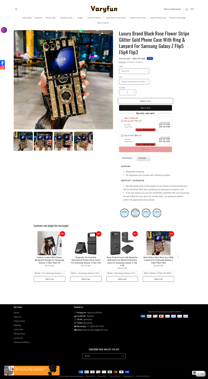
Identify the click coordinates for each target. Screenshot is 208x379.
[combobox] (49, 273)
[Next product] (178, 256)
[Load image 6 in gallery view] (63, 141)
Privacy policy (102, 376)
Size (120, 77)
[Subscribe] (123, 356)
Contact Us (18, 338)
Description (127, 158)
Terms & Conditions (21, 342)
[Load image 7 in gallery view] (83, 141)
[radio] (145, 124)
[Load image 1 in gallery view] (23, 141)
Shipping (122, 62)
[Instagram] (2, 67)
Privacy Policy (19, 321)
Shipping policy (128, 376)
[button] (16, 9)
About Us (17, 317)
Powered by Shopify (77, 376)
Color (121, 66)
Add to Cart (49, 279)
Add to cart (145, 149)
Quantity (122, 88)
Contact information (142, 376)
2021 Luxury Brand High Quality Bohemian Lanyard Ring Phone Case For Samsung (30, 370)
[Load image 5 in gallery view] (43, 141)
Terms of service (114, 376)
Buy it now (145, 108)
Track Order (18, 329)
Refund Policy (19, 334)
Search (16, 313)
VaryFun (67, 376)
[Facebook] (2, 62)
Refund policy (90, 376)
